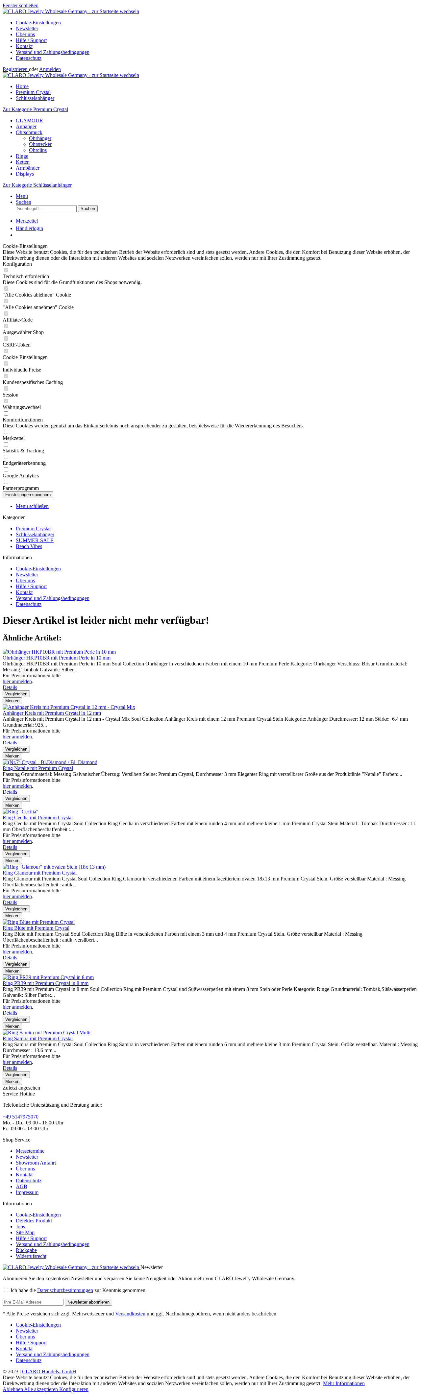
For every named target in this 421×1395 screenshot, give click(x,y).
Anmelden (50, 69)
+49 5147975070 (20, 1116)
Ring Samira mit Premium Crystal (38, 1038)
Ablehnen (13, 1389)
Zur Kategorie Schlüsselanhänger (37, 185)
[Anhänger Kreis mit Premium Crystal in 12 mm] (69, 707)
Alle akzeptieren (41, 1389)
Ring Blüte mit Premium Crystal (36, 928)
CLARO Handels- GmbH (49, 1371)
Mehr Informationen (344, 1383)
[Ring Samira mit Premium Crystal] (46, 1032)
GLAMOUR (29, 120)
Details (10, 687)
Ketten (23, 162)
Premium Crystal (33, 528)
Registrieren (16, 69)
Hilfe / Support (31, 40)
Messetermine (30, 1151)
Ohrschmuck (29, 132)
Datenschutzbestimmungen (65, 1290)
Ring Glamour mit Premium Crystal (40, 873)
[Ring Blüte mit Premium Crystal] (39, 922)
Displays (25, 174)
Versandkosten (130, 1313)
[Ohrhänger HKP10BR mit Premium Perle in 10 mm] (59, 652)
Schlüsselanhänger (35, 534)
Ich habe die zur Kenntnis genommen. (79, 1290)
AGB (21, 1186)
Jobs (20, 1226)
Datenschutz (28, 58)
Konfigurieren (73, 1389)
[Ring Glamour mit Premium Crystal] (54, 867)
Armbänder (27, 168)
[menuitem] (217, 23)
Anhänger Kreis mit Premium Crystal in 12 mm (52, 713)
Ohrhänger (40, 138)
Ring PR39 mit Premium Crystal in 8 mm (45, 983)
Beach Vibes (29, 546)
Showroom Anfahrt (36, 1163)
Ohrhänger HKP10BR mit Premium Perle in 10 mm (57, 658)
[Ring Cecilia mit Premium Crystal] (20, 811)
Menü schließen (32, 506)
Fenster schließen (20, 5)
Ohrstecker (40, 144)
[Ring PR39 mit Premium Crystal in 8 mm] (48, 977)
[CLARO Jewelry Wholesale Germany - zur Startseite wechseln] (71, 11)
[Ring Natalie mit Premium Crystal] (50, 762)
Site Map (25, 1232)
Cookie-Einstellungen (38, 22)
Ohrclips (38, 150)
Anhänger (26, 126)
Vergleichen (16, 693)
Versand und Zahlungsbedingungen (52, 52)
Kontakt (24, 46)
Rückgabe (26, 1250)
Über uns (25, 34)
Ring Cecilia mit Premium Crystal (38, 817)
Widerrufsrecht (31, 1256)
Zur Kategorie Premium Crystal (35, 109)
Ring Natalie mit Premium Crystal (38, 768)
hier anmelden (17, 681)
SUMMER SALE (35, 540)
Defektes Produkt (34, 1220)
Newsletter (27, 28)
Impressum (27, 1192)
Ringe (22, 156)
